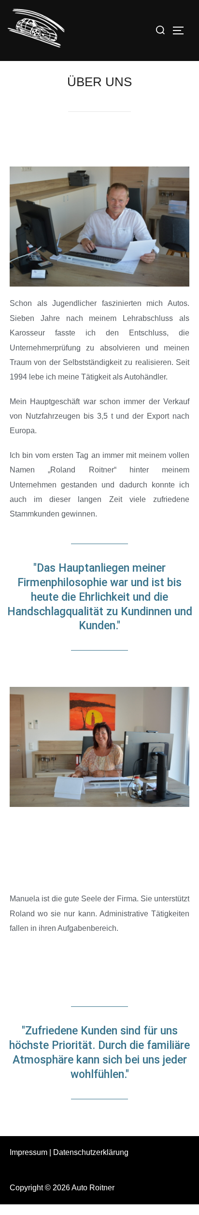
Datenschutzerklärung (90, 1152)
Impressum (28, 1152)
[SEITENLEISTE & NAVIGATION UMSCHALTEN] (181, 30)
